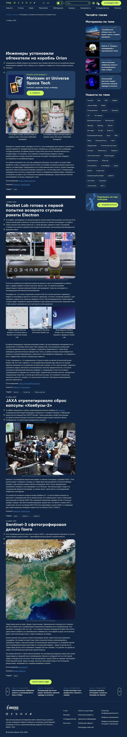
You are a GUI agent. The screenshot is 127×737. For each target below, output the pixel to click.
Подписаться (109, 205)
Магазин (117, 8)
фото (103, 186)
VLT (88, 115)
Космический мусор (94, 135)
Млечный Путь (101, 140)
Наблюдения (58, 8)
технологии (91, 186)
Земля (15, 516)
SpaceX (104, 110)
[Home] (8, 3)
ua (44, 3)
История (90, 130)
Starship (115, 110)
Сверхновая (92, 145)
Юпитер (105, 161)
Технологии (43, 8)
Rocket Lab (26, 392)
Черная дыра (109, 156)
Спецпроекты (85, 8)
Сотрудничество (102, 8)
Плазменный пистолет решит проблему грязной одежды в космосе (109, 82)
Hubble (114, 100)
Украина (71, 8)
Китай (100, 130)
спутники (91, 181)
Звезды (100, 125)
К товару (35, 93)
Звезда (90, 125)
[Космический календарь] (93, 3)
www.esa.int (23, 667)
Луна (108, 135)
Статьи (21, 8)
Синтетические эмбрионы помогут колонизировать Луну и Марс (109, 66)
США (113, 140)
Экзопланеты (92, 161)
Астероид (98, 115)
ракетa (111, 176)
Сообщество (111, 3)
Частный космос (93, 156)
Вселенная (109, 120)
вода (116, 166)
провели (61, 410)
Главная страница (12, 14)
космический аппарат (95, 176)
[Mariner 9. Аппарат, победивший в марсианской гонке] (93, 49)
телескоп (102, 181)
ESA (98, 100)
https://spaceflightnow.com (29, 383)
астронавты (92, 166)
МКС (116, 135)
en (48, 3)
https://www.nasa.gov (27, 181)
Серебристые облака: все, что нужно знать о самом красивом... (111, 33)
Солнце (90, 150)
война (89, 171)
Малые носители (40, 392)
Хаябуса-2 (25, 516)
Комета (110, 130)
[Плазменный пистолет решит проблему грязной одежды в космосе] (93, 82)
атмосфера (105, 166)
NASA (103, 105)
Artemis (90, 100)
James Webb (92, 105)
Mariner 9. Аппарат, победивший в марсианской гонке (110, 48)
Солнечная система (108, 145)
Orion (15, 189)
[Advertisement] (40, 38)
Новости (9, 8)
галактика (100, 171)
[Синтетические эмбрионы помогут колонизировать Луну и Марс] (93, 65)
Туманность (102, 150)
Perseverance (92, 110)
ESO (106, 100)
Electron (16, 392)
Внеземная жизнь (94, 120)
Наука (31, 8)
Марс (89, 140)
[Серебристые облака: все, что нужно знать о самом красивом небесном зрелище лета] (93, 33)
